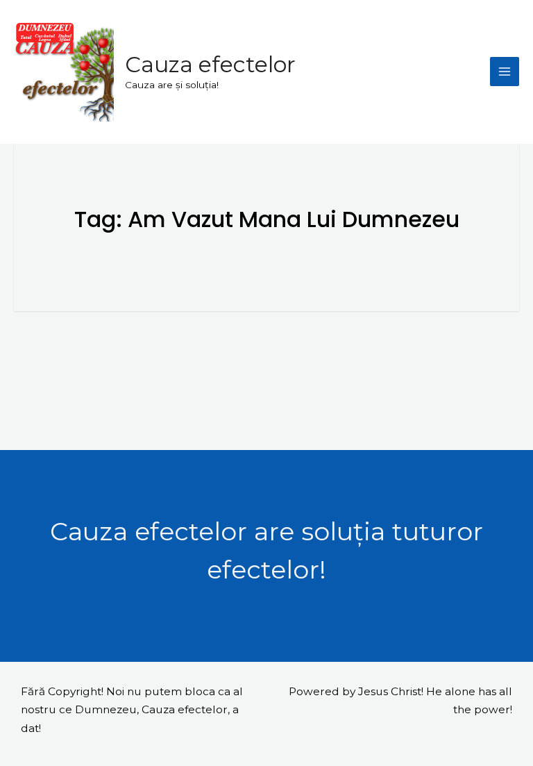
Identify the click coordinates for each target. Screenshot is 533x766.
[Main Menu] (504, 71)
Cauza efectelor (210, 64)
